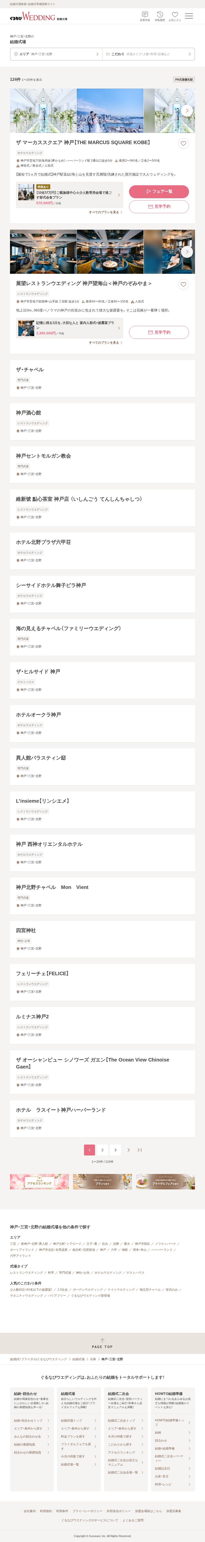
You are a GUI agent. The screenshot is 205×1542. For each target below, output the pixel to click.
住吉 (105, 1244)
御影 (125, 1250)
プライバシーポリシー (87, 1511)
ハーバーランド (162, 1250)
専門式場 (65, 1272)
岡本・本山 (139, 1250)
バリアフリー (57, 1295)
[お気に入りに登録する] (183, 143)
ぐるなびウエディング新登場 (90, 1295)
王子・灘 (91, 1244)
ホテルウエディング (108, 1272)
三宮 (13, 1244)
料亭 (51, 1272)
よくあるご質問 (133, 1520)
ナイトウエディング (121, 1289)
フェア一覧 (162, 191)
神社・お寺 (83, 1272)
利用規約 (46, 1511)
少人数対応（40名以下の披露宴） (31, 1289)
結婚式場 (78, 1359)
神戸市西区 (142, 1244)
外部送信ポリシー (119, 1511)
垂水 (127, 1244)
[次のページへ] (128, 1150)
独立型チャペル (150, 1289)
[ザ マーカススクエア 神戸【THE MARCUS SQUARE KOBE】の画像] (102, 111)
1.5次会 (63, 1289)
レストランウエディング (26, 1272)
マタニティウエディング (26, 1295)
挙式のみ (172, 1289)
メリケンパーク (165, 1244)
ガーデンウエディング (88, 1289)
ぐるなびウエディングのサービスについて (89, 1520)
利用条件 (62, 1511)
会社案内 (30, 1511)
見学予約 (162, 206)
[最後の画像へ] (187, 111)
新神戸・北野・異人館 (34, 1244)
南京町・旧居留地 (83, 1250)
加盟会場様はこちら (148, 1511)
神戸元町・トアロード (67, 1244)
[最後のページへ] (139, 1150)
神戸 (103, 1250)
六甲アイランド (20, 1255)
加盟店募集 (173, 1511)
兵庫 (93, 1359)
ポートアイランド (22, 1250)
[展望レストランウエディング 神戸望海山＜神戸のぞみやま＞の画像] (102, 252)
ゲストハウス (135, 1272)
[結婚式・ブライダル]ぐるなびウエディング (38, 1359)
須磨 (116, 1244)
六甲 (114, 1250)
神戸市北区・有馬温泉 (53, 1250)
